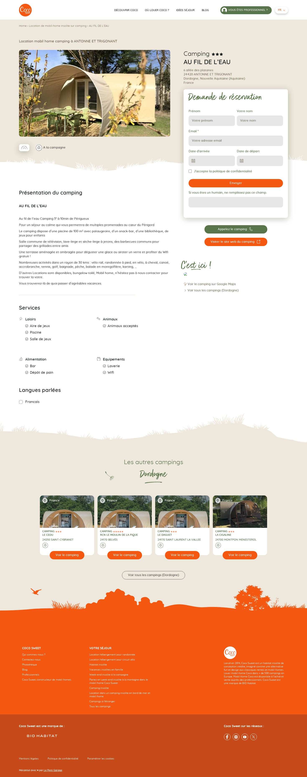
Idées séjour (185, 10)
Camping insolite (99, 688)
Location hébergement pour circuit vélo (112, 659)
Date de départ (248, 151)
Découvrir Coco (126, 10)
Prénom (194, 111)
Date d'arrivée (199, 151)
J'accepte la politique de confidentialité (223, 171)
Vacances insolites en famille (106, 669)
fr (279, 10)
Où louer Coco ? (157, 10)
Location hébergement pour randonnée (112, 654)
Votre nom (245, 111)
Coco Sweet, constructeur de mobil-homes (46, 679)
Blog (205, 10)
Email (194, 131)
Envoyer (236, 183)
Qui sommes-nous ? (33, 654)
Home (23, 26)
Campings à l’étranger (102, 701)
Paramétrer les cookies (100, 758)
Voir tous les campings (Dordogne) (213, 290)
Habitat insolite (98, 664)
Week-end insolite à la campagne (108, 674)
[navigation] (52, 667)
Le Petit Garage (53, 770)
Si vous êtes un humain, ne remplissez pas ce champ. (228, 192)
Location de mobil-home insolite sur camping (57, 26)
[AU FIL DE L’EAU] (25, 10)
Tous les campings (100, 706)
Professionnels (30, 674)
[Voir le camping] (67, 555)
